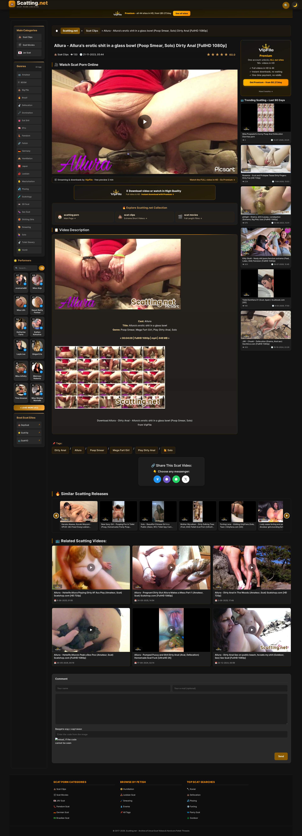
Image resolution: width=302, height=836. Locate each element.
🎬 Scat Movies (60, 795)
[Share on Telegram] (157, 479)
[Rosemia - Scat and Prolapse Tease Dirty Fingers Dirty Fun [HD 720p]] (266, 159)
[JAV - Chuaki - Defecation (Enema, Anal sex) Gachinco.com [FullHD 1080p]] (266, 325)
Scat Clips (92, 30)
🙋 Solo (168, 450)
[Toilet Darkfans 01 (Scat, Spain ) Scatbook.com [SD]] (266, 283)
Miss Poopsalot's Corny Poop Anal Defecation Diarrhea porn (262, 135)
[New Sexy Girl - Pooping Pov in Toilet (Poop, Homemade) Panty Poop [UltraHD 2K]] (118, 511)
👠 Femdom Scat (61, 806)
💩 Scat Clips (59, 789)
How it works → (266, 91)
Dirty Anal (60, 450)
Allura (78, 450)
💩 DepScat (23, 425)
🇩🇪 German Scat (61, 812)
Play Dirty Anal (146, 450)
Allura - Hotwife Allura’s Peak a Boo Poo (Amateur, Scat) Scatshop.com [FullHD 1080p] (83, 656)
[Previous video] (56, 515)
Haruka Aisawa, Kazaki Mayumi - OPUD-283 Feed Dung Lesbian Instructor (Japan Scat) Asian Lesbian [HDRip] (78, 528)
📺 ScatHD (23, 440)
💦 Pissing (192, 800)
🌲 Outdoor (192, 818)
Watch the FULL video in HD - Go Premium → (212, 179)
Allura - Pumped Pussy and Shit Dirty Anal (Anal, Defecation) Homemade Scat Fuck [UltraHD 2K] (166, 656)
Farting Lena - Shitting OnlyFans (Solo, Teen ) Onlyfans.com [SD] (237, 525)
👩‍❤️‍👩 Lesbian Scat (127, 795)
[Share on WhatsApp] (176, 479)
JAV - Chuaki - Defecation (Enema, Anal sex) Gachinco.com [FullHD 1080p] (262, 342)
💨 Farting (192, 806)
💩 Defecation (194, 795)
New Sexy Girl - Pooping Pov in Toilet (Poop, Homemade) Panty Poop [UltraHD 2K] (117, 526)
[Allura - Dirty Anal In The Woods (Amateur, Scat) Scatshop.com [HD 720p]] (252, 567)
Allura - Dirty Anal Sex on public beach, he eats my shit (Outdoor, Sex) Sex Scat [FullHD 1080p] (249, 656)
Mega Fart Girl (121, 450)
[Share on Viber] (167, 479)
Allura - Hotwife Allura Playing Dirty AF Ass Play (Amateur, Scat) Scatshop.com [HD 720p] (88, 594)
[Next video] (287, 515)
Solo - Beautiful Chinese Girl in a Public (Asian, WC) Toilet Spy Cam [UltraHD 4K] (156, 526)
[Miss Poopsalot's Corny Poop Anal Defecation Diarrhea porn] (266, 117)
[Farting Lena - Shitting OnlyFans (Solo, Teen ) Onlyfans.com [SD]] (237, 511)
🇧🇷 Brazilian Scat (61, 818)
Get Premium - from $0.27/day (266, 82)
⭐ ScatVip (23, 432)
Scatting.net (70, 30)
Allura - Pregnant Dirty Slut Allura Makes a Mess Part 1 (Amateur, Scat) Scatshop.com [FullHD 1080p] (168, 594)
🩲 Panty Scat (193, 812)
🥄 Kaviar (191, 789)
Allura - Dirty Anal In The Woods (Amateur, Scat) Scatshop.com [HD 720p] (251, 594)
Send (281, 756)
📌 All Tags (125, 812)
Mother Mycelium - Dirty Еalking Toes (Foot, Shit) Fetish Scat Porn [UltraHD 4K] (197, 526)
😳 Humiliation (127, 789)
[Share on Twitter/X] (185, 479)
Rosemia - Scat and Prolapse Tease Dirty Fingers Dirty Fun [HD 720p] (264, 176)
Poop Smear (97, 450)
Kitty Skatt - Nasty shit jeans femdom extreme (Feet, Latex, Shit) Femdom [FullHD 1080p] (265, 259)
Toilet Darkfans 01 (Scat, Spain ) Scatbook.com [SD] (263, 301)
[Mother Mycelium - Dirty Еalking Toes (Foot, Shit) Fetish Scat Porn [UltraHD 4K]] (197, 511)
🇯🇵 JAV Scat (59, 800)
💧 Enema (125, 806)
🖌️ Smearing (126, 800)
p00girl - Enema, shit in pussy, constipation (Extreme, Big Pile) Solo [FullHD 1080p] (261, 218)
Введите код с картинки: (68, 729)
